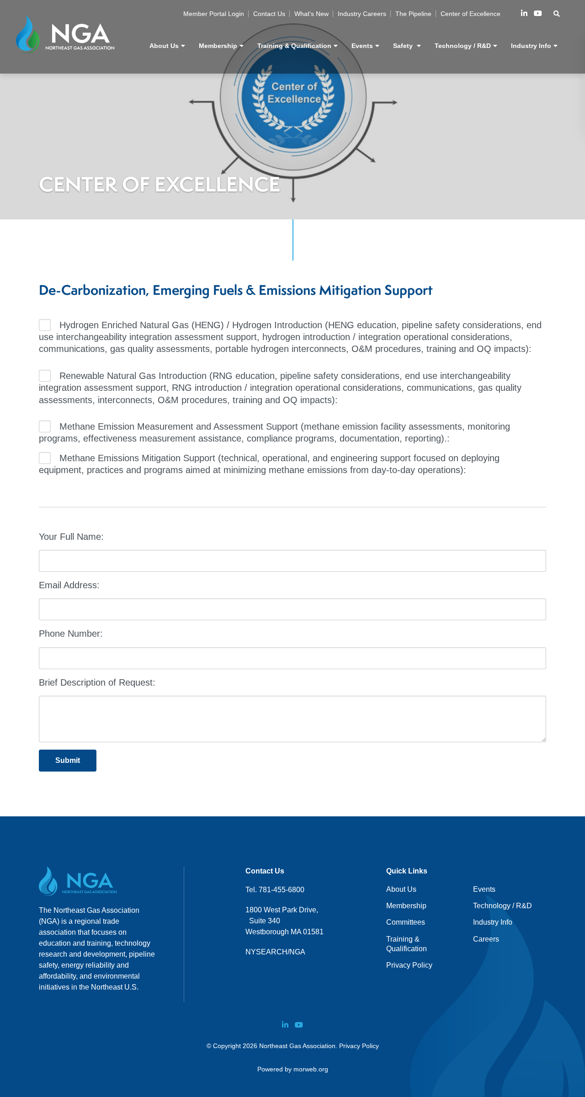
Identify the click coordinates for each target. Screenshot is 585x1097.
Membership (406, 906)
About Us (401, 889)
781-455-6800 (281, 890)
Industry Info (492, 922)
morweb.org (310, 1069)
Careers (486, 939)
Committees (405, 922)
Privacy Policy (409, 965)
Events (484, 889)
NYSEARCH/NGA (275, 952)
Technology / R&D (502, 906)
